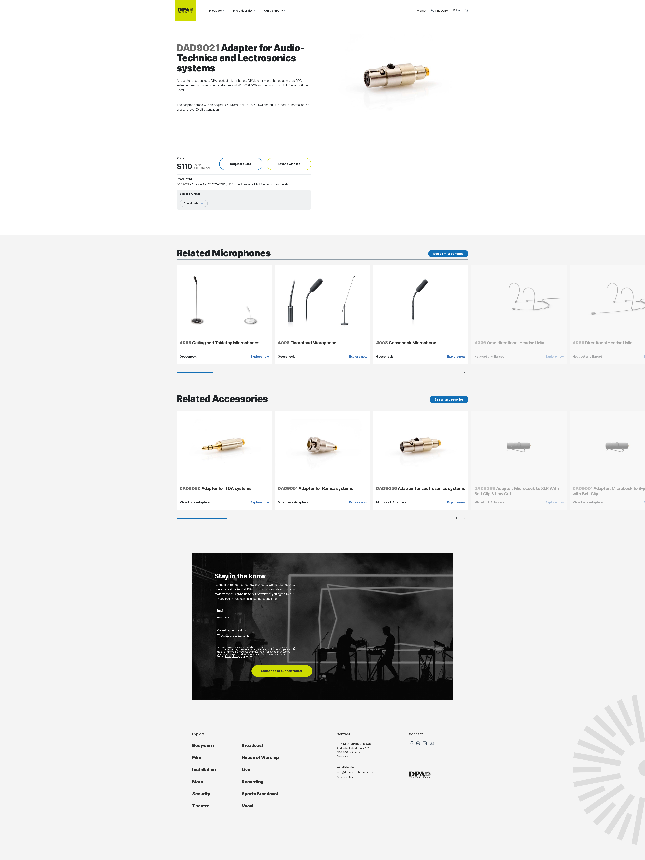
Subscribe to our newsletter (282, 671)
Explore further (190, 193)
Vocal (247, 805)
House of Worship (260, 757)
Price (180, 158)
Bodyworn (203, 745)
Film (196, 757)
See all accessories (449, 399)
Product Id (184, 179)
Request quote (240, 164)
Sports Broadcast (260, 793)
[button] (419, 11)
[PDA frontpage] (185, 10)
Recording (252, 781)
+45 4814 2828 (346, 767)
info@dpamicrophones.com (355, 772)
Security (201, 793)
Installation (204, 769)
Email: (220, 610)
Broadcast (252, 745)
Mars (197, 781)
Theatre (200, 805)
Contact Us (345, 777)
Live (246, 769)
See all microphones (448, 253)
